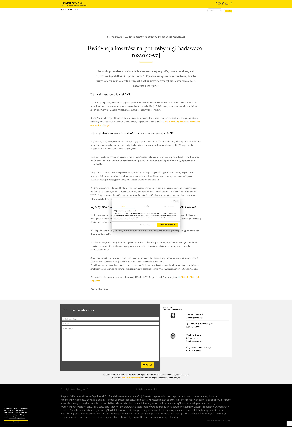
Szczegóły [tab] (146, 206)
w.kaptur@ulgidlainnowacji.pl (198, 347)
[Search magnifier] (221, 10)
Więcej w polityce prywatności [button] (17, 418)
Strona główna (114, 36)
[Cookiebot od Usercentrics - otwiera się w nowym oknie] (172, 201)
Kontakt (228, 11)
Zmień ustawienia (145, 224)
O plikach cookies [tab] (169, 206)
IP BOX (70, 10)
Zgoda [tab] (123, 206)
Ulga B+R (63, 10)
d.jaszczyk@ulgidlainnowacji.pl (199, 323)
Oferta (76, 10)
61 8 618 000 (195, 326)
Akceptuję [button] (15, 421)
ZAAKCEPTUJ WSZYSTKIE (167, 224)
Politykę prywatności (130, 377)
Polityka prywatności (146, 389)
